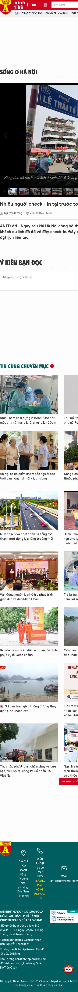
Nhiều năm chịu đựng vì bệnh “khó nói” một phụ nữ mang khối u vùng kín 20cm (28, 420)
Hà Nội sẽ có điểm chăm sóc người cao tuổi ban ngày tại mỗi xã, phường (27, 476)
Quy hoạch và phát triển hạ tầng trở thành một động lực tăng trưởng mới (26, 536)
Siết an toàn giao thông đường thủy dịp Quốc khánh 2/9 (28, 709)
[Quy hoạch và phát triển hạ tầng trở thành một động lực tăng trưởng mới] (29, 510)
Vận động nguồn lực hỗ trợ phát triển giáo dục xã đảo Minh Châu (27, 597)
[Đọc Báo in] (47, 5)
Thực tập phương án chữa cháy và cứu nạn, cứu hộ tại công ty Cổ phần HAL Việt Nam (28, 771)
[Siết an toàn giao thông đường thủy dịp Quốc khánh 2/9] (29, 682)
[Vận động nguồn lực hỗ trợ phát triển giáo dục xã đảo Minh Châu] (29, 570)
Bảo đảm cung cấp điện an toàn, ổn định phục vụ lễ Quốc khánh (28, 652)
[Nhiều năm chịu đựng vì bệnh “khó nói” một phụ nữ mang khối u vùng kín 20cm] (29, 394)
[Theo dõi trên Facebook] (28, 5)
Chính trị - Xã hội (56, 13)
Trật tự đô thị (32, 13)
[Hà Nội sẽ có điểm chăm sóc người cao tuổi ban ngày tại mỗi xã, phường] (29, 450)
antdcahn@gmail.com (64, 881)
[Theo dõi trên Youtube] (34, 5)
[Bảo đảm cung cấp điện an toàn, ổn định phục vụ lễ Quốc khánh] (29, 626)
